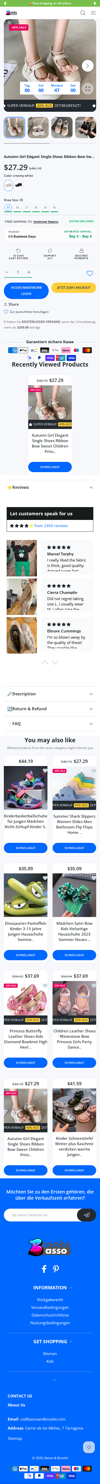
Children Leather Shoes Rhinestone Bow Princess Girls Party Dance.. (74, 1039)
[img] (21, 525)
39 (45, 207)
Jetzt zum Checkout (74, 287)
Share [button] (13, 304)
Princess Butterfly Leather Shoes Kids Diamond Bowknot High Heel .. (25, 1039)
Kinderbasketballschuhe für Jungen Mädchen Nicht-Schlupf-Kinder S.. (25, 821)
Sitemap (15, 1438)
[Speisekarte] (93, 13)
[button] (5, 3)
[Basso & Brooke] (11, 13)
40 (54, 207)
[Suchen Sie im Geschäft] (83, 13)
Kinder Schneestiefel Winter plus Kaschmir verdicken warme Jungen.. (74, 1146)
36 (17, 207)
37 (26, 207)
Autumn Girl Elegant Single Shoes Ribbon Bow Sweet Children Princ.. (50, 443)
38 (36, 207)
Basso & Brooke (56, 1457)
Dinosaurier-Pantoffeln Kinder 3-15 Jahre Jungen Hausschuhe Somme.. (25, 931)
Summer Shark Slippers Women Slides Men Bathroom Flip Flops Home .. (74, 824)
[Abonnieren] (86, 1215)
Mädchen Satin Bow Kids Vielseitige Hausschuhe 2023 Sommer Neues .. (74, 931)
